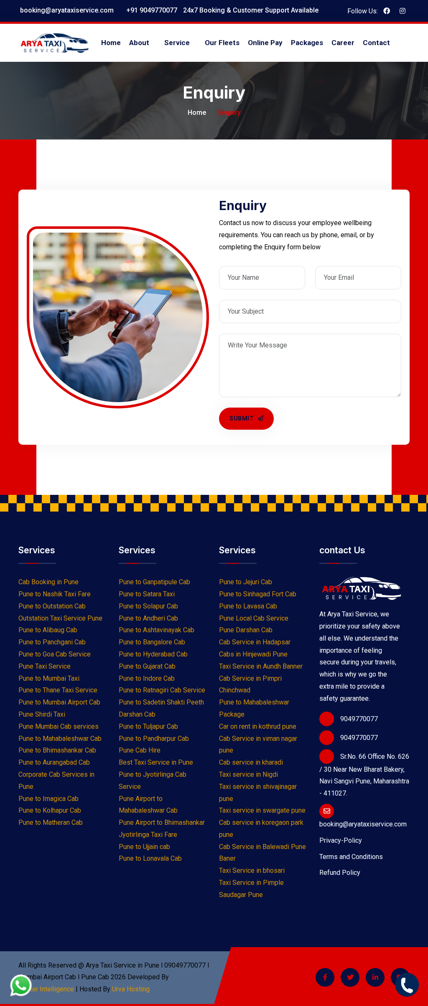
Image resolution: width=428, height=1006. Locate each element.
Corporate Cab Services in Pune (56, 780)
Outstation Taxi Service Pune (60, 618)
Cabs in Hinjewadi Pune (253, 654)
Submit (242, 418)
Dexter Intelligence (46, 989)
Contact (376, 42)
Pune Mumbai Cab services (58, 726)
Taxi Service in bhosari (252, 870)
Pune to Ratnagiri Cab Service (162, 690)
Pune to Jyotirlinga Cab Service (152, 780)
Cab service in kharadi (251, 762)
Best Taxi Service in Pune (156, 762)
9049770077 (359, 719)
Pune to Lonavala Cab (150, 858)
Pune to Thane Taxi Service (57, 690)
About (139, 42)
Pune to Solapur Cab (148, 606)
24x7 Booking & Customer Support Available (249, 10)
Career (342, 42)
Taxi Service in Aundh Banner (261, 666)
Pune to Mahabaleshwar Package (254, 708)
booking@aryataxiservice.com (66, 10)
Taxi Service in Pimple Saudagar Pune (251, 889)
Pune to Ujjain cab (144, 847)
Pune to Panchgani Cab (52, 642)
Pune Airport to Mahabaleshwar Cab (148, 805)
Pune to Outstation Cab (52, 606)
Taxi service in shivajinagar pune (258, 793)
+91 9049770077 (151, 10)
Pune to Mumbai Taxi (48, 678)
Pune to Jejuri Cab (245, 582)
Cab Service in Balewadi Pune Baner (262, 853)
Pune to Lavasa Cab (248, 606)
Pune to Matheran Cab (50, 822)
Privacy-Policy (340, 840)
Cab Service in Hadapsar (254, 642)
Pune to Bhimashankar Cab (57, 750)
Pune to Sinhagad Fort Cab (257, 594)
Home (111, 42)
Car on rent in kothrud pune (257, 726)
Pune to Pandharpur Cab (154, 738)
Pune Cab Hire (139, 750)
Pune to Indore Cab (147, 678)
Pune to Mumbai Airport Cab (59, 702)
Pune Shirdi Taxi (41, 714)
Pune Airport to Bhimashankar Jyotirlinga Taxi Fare (162, 828)
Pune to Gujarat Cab (147, 666)
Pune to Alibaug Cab (47, 630)
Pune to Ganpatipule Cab (154, 582)
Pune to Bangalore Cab (152, 642)
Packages (307, 42)
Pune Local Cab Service (253, 618)
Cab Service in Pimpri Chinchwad (250, 684)
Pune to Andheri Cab (148, 618)
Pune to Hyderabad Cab (153, 654)
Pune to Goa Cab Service (54, 654)
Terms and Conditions (351, 857)
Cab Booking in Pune (48, 582)
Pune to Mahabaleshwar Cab (60, 738)
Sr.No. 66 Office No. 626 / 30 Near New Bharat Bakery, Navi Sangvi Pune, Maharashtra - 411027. (364, 775)
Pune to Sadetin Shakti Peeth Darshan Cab (161, 708)
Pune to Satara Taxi (147, 594)
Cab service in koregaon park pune (261, 828)
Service (177, 42)
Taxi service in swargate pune (262, 810)
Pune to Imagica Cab (48, 799)
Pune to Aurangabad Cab (54, 762)
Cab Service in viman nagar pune (258, 745)
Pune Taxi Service (44, 666)
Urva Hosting (131, 989)
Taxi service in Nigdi (248, 774)
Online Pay (265, 42)
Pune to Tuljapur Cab (148, 726)
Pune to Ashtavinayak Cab (156, 630)
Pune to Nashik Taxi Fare (54, 594)
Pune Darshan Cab (246, 630)
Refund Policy (339, 873)
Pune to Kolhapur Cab (49, 810)
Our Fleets (222, 42)
